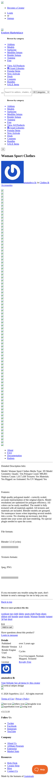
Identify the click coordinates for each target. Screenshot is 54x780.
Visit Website (7, 683)
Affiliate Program (15, 746)
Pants (37, 614)
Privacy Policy (22, 699)
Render (41, 616)
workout (5, 614)
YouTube (11, 731)
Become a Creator (15, 8)
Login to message (9, 635)
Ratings (10, 458)
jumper (49, 616)
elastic (27, 616)
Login (10, 13)
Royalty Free (25, 662)
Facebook (11, 726)
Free (9, 60)
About (10, 450)
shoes (43, 614)
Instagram (11, 728)
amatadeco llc (30, 182)
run (11, 614)
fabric (21, 614)
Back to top (6, 602)
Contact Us (12, 771)
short (10, 619)
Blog (9, 768)
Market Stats (13, 751)
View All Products (16, 65)
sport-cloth (30, 614)
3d (2, 619)
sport (21, 616)
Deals (10, 76)
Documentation (14, 455)
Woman (34, 616)
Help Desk (12, 763)
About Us (11, 743)
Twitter (10, 723)
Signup (10, 18)
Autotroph (29, 776)
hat (5, 619)
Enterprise (12, 748)
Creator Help (13, 765)
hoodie (15, 616)
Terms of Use (7, 699)
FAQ (9, 453)
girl (9, 616)
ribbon (4, 616)
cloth (16, 614)
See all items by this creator (27, 683)
